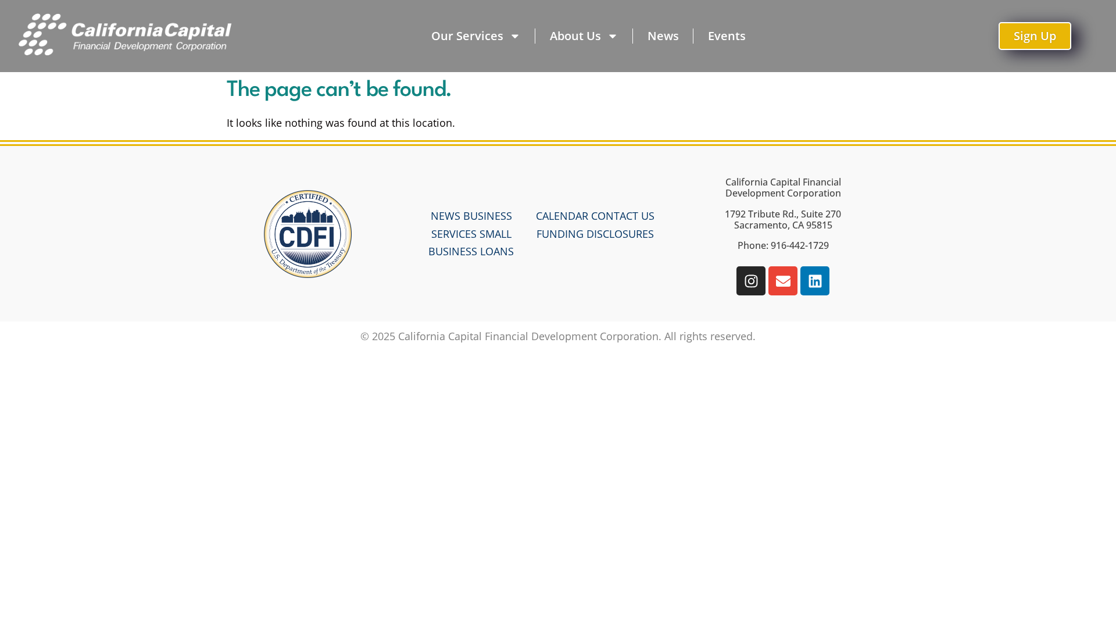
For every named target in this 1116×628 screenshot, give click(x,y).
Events (727, 36)
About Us (575, 36)
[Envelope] (782, 280)
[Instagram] (751, 280)
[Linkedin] (814, 280)
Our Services (467, 36)
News (663, 36)
